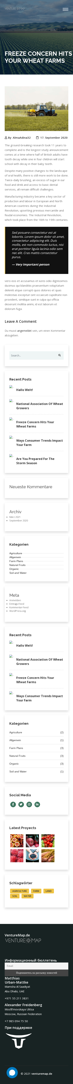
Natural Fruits (17, 565)
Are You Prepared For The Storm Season (35, 461)
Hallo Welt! (24, 390)
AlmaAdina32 (22, 137)
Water (27, 896)
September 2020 (18, 520)
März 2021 (15, 517)
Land (49, 891)
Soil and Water (18, 572)
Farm (36, 891)
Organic (14, 568)
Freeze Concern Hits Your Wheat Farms (35, 424)
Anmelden (15, 600)
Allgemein (15, 557)
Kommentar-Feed (18, 607)
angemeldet (24, 330)
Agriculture (15, 553)
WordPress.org (17, 611)
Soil (14, 896)
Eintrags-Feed (16, 603)
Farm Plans (16, 561)
